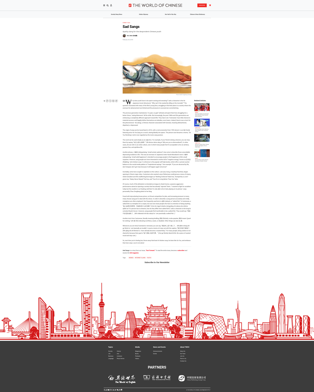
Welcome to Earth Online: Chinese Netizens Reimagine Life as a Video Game (202, 146)
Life (109, 353)
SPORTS (196, 112)
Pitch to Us (183, 358)
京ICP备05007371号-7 (205, 390)
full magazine (134, 253)
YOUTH (149, 257)
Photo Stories (120, 358)
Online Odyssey (143, 14)
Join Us (182, 356)
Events (155, 353)
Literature (119, 356)
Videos (137, 358)
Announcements (157, 351)
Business (110, 356)
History (119, 351)
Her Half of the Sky (170, 14)
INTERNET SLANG (140, 257)
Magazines (138, 351)
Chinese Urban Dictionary (197, 14)
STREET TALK (126, 22)
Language (111, 358)
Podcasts (137, 356)
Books (137, 353)
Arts (118, 353)
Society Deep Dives (116, 14)
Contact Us (183, 361)
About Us (182, 351)
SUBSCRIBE (202, 5)
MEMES (131, 257)
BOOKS (196, 158)
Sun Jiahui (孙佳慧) (132, 35)
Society (110, 351)
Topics (110, 347)
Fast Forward (150, 250)
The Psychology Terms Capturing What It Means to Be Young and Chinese (201, 130)
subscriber (181, 250)
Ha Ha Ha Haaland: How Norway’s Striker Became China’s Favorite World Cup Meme (202, 115)
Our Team (182, 353)
